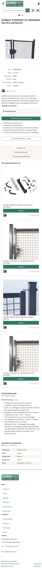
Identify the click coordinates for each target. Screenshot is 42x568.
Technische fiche (10, 111)
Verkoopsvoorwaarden (7, 566)
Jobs (4, 493)
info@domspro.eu (10, 551)
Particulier (7, 511)
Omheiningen (7, 519)
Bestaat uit (21, 148)
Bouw (5, 532)
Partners (6, 502)
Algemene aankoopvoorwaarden (10, 564)
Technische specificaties (21, 156)
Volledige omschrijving (8, 106)
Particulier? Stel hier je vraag (21, 139)
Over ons (6, 489)
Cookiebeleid (37, 566)
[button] (3, 3)
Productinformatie (21, 152)
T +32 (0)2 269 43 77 (11, 546)
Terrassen (6, 528)
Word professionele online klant (21, 118)
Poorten (6, 523)
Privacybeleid (37, 564)
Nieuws (5, 498)
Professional (7, 507)
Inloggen (21, 211)
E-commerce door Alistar (9, 561)
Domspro (16, 73)
